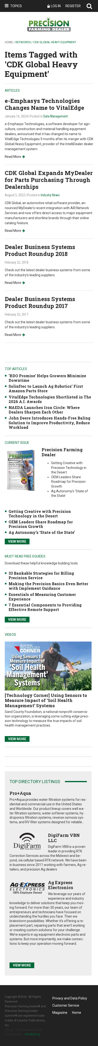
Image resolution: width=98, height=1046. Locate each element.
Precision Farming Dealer (62, 452)
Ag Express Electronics (60, 885)
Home (9, 42)
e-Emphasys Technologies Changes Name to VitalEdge (44, 104)
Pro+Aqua (20, 793)
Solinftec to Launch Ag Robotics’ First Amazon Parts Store (46, 388)
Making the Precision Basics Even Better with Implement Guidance (48, 586)
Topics (16, 6)
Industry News (50, 195)
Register (73, 6)
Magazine (59, 1012)
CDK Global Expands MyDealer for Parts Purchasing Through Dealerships (49, 180)
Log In (56, 6)
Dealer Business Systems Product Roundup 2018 (40, 250)
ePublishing (32, 1034)
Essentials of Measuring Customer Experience (42, 596)
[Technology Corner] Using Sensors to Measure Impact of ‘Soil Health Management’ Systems (46, 700)
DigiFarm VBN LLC (64, 837)
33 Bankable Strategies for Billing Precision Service (41, 575)
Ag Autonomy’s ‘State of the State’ (42, 532)
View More (17, 541)
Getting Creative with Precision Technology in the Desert (40, 513)
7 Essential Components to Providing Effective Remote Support (45, 607)
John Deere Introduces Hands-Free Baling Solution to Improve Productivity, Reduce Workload (49, 422)
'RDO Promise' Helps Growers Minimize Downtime (47, 378)
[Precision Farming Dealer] (21, 470)
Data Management (55, 116)
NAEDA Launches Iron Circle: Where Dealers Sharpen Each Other (44, 409)
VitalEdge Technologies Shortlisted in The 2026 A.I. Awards (50, 399)
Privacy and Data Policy (69, 998)
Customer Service (65, 1005)
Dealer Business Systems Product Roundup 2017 (40, 302)
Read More (13, 157)
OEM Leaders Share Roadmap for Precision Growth (41, 524)
